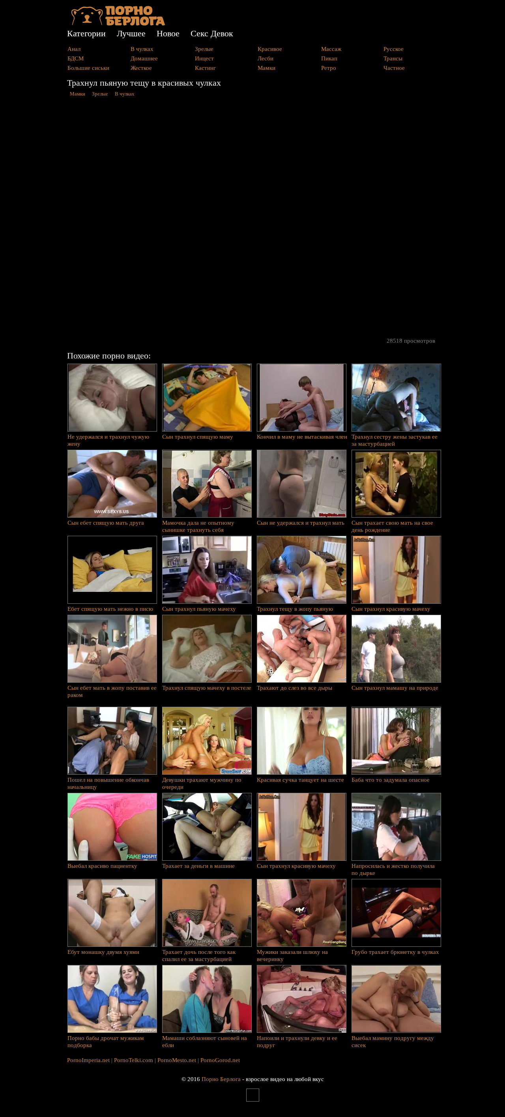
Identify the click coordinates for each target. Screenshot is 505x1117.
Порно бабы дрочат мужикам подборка (105, 1041)
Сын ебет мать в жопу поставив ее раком (112, 691)
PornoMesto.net (176, 1060)
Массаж (331, 49)
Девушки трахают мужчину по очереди (201, 783)
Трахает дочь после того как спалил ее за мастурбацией (199, 955)
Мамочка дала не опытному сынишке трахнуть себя (198, 526)
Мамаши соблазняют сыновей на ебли (204, 1041)
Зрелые (204, 49)
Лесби (265, 58)
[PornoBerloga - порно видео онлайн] (118, 24)
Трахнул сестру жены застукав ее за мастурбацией (395, 440)
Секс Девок (212, 33)
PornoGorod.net (220, 1060)
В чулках (142, 49)
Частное (394, 68)
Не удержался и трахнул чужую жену (108, 440)
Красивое (270, 49)
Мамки (266, 68)
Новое (168, 33)
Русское (393, 49)
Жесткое (141, 68)
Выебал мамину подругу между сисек (393, 1041)
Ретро (328, 68)
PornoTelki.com (133, 1060)
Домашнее (144, 58)
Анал (73, 49)
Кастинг (205, 68)
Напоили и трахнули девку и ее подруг (297, 1041)
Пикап (329, 58)
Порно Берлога (221, 1079)
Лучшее (131, 33)
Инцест (204, 58)
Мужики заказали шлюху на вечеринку (292, 955)
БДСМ (75, 58)
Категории (86, 33)
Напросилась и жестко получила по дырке (393, 869)
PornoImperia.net (88, 1060)
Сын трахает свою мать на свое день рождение (392, 526)
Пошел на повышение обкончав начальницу (108, 783)
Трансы (392, 58)
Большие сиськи (88, 68)
